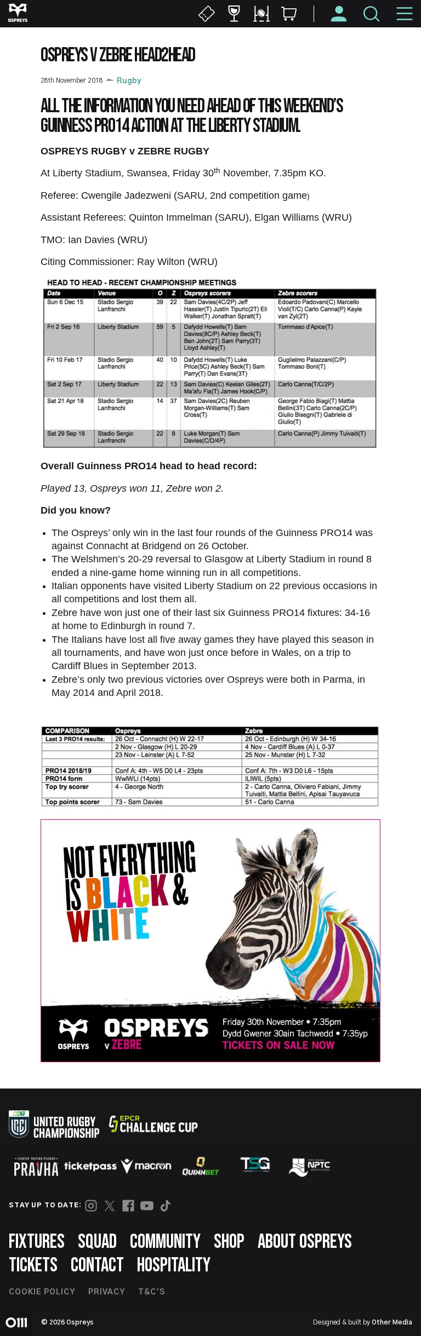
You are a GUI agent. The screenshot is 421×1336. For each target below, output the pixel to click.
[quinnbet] (200, 1166)
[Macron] (145, 1166)
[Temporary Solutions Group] (255, 1166)
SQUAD (97, 1242)
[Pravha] (36, 1166)
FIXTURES (37, 1242)
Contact (97, 1265)
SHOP (229, 1242)
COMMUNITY (165, 1242)
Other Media (392, 1322)
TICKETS (33, 1265)
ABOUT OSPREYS (305, 1242)
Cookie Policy (42, 1292)
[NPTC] (310, 1166)
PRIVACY (106, 1292)
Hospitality (173, 1265)
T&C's (151, 1292)
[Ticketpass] (91, 1166)
